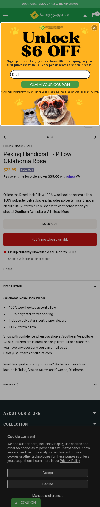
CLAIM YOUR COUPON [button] (50, 84)
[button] (94, 27)
